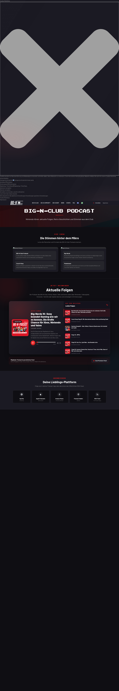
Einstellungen (21, 196)
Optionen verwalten (5, 188)
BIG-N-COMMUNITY (45, 203)
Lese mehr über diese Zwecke (8, 194)
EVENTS (68, 203)
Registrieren (105, 202)
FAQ (74, 203)
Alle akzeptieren (4, 196)
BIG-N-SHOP (56, 203)
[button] (59, 88)
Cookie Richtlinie (5, 197)
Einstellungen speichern (33, 196)
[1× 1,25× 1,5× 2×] (59, 343)
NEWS (62, 203)
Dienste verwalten (5, 190)
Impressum (3, 199)
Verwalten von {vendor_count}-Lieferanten (12, 192)
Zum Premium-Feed (101, 360)
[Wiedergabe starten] (33, 343)
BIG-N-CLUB (35, 203)
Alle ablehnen (13, 196)
